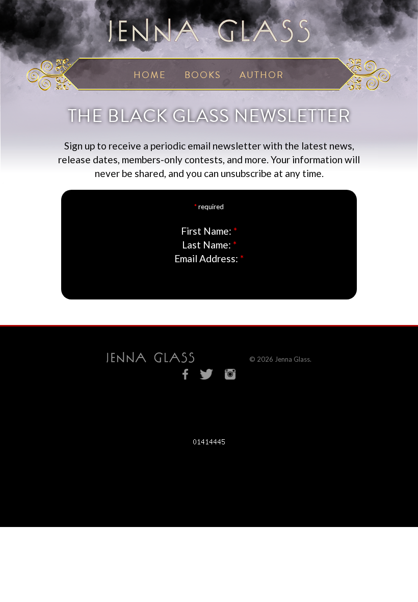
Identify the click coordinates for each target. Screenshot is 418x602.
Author (262, 75)
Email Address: (206, 258)
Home (150, 75)
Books (203, 75)
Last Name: (206, 244)
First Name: (206, 231)
